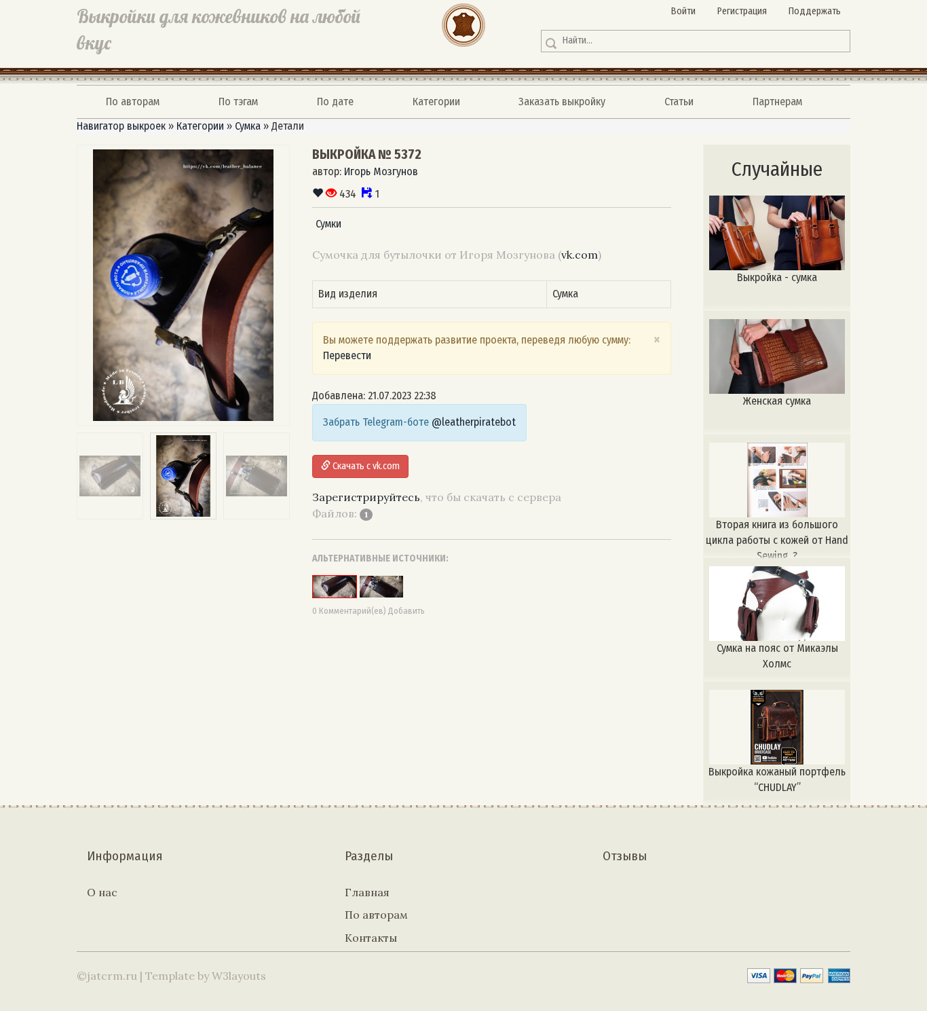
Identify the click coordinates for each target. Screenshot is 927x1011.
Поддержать (815, 11)
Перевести (347, 355)
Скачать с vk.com (365, 466)
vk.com (579, 254)
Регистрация (742, 11)
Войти (683, 11)
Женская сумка (777, 400)
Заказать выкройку (561, 101)
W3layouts (239, 975)
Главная (367, 892)
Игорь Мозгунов (381, 171)
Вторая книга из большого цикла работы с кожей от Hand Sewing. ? (777, 538)
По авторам (132, 101)
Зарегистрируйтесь (366, 497)
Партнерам (777, 101)
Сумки (328, 223)
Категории (436, 101)
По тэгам (238, 101)
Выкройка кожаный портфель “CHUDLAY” (777, 779)
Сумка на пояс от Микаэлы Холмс (777, 656)
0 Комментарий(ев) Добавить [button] (368, 611)
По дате (335, 101)
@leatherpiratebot (474, 422)
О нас (102, 892)
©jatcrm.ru (107, 975)
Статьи (679, 101)
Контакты (371, 937)
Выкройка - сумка (777, 277)
